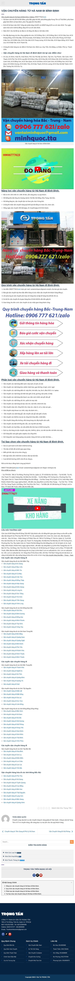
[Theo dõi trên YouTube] (40, 875)
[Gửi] (72, 842)
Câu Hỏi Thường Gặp (9, 960)
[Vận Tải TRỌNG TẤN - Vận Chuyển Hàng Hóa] (37, 3)
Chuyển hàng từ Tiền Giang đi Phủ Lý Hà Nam (19, 831)
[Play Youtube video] (37, 168)
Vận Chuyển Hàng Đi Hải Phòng (60, 831)
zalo (44, 17)
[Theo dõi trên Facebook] (34, 875)
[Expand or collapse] (71, 882)
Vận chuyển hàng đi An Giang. (13, 563)
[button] (3, 3)
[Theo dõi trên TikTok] (37, 875)
